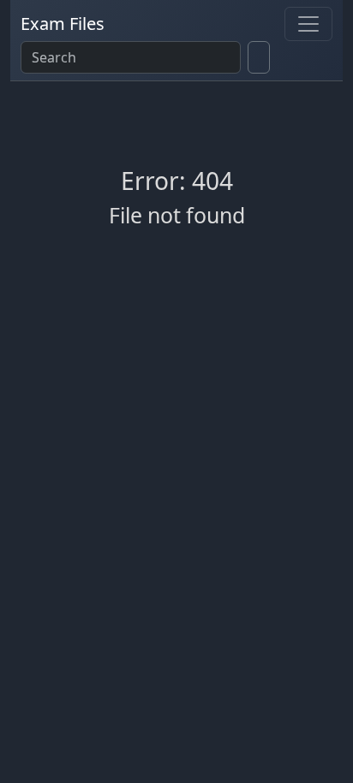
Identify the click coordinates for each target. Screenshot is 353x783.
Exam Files (63, 23)
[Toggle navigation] (308, 24)
